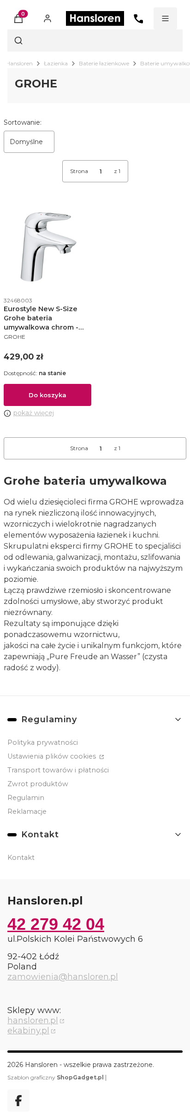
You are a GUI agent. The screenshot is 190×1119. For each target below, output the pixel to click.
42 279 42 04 (55, 924)
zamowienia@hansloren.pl (62, 977)
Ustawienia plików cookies (52, 756)
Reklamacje (27, 811)
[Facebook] (18, 1101)
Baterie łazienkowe (104, 63)
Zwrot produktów (37, 784)
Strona (79, 171)
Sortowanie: (23, 122)
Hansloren (19, 63)
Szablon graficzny (55, 1077)
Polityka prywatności (42, 742)
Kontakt (21, 857)
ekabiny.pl (28, 1031)
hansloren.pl (32, 1020)
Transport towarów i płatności (58, 770)
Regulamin (25, 798)
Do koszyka (47, 395)
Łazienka (56, 63)
